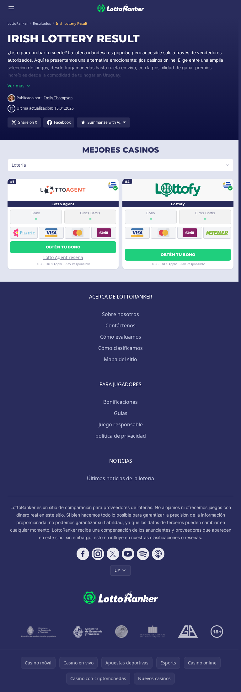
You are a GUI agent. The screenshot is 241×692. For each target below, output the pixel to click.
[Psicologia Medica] (151, 631)
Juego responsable (119, 424)
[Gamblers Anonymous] (187, 631)
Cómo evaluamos (119, 336)
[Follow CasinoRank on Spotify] (142, 554)
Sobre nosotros (119, 314)
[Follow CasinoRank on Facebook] (81, 554)
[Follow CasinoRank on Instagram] (96, 554)
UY (116, 570)
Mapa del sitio (119, 359)
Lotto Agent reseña (63, 257)
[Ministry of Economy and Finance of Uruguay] (86, 631)
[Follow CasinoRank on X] (111, 554)
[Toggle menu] (11, 8)
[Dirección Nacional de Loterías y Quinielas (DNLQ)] (38, 631)
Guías (119, 413)
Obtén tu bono (62, 247)
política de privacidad (119, 435)
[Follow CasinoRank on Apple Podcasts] (157, 554)
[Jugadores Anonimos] (120, 631)
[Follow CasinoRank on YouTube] (126, 554)
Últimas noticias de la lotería (119, 478)
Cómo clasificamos (119, 348)
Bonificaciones (119, 401)
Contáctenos (119, 325)
